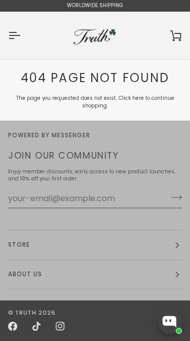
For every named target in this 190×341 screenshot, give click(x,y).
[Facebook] (12, 326)
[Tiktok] (36, 326)
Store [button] (19, 245)
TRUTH (25, 313)
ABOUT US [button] (25, 274)
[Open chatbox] (170, 322)
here (138, 98)
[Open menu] (23, 36)
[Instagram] (60, 326)
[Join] (173, 197)
